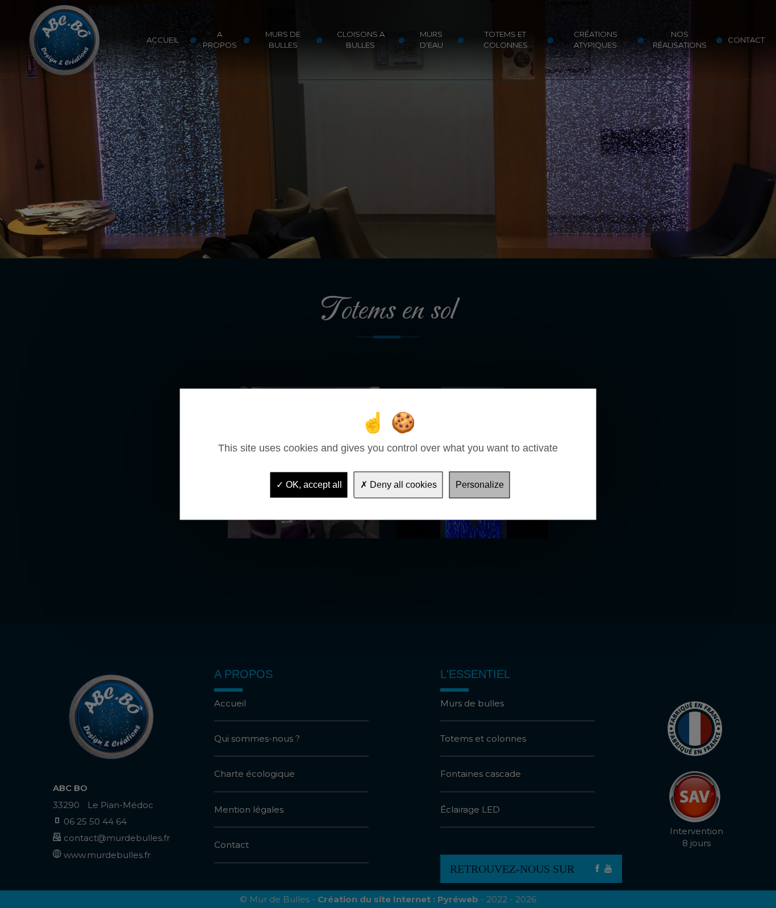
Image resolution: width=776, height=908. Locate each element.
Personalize (480, 484)
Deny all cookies (402, 484)
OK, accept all (312, 484)
